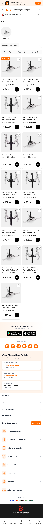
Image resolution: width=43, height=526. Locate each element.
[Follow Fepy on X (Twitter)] (13, 346)
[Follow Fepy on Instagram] (18, 346)
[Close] (3, 3)
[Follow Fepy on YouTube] (36, 346)
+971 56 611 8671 (11, 385)
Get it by (8, 85)
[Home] (8, 10)
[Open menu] (2, 9)
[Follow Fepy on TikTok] (30, 346)
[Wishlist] (18, 59)
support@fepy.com (11, 365)
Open (38, 3)
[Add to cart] (17, 89)
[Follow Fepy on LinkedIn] (24, 346)
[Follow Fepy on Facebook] (7, 346)
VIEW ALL (35, 423)
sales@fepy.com (10, 375)
